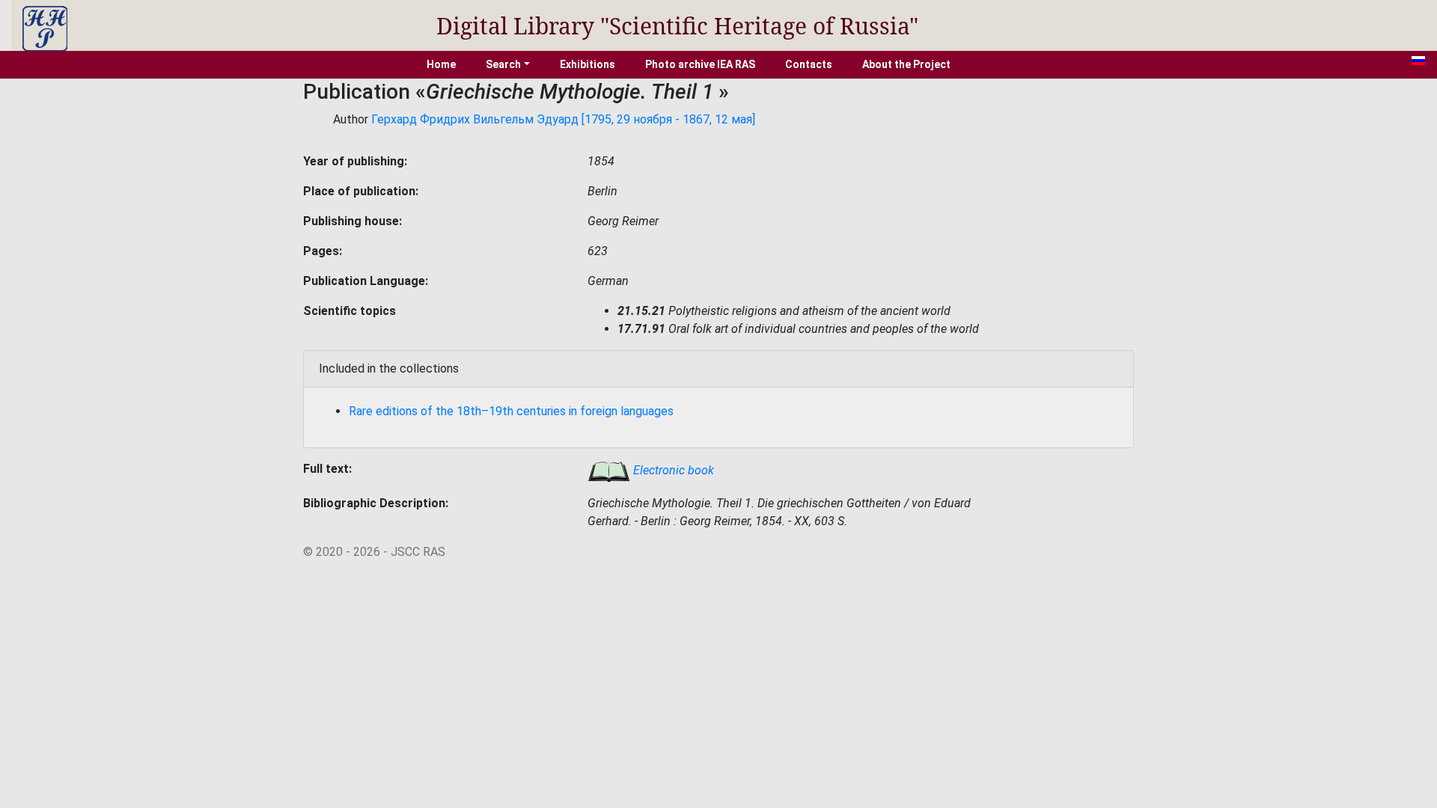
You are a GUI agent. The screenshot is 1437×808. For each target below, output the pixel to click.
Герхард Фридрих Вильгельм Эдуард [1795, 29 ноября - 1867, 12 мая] (563, 119)
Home (441, 64)
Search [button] (503, 64)
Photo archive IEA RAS (700, 64)
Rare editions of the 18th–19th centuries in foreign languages (511, 411)
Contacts (808, 64)
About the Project (906, 64)
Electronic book (672, 470)
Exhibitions (587, 64)
